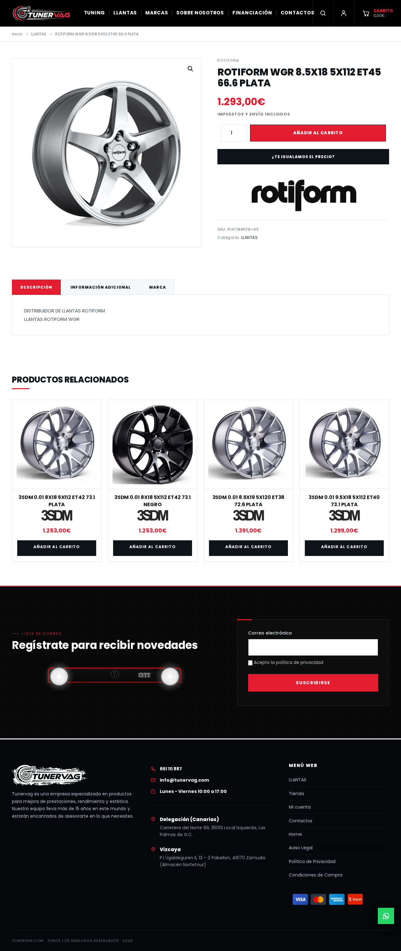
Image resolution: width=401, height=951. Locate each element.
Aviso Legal (301, 848)
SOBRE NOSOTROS (200, 12)
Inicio (17, 34)
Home (295, 834)
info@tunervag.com (184, 780)
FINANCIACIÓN (252, 12)
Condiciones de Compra (315, 875)
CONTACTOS (298, 12)
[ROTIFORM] (302, 194)
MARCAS (156, 12)
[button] (190, 69)
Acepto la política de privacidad (288, 662)
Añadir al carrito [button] (57, 546)
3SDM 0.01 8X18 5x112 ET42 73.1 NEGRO (152, 501)
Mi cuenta (300, 807)
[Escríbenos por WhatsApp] (386, 916)
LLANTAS (125, 12)
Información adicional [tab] (100, 287)
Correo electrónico (270, 633)
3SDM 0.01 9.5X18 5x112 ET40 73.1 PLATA (344, 501)
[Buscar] (323, 13)
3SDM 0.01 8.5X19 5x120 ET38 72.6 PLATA (248, 501)
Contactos (300, 821)
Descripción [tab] (36, 287)
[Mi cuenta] (343, 13)
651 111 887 (171, 769)
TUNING (94, 12)
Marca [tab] (157, 287)
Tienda (296, 793)
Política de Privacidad (312, 861)
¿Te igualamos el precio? (303, 156)
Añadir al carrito (318, 133)
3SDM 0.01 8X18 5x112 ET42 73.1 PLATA (56, 501)
